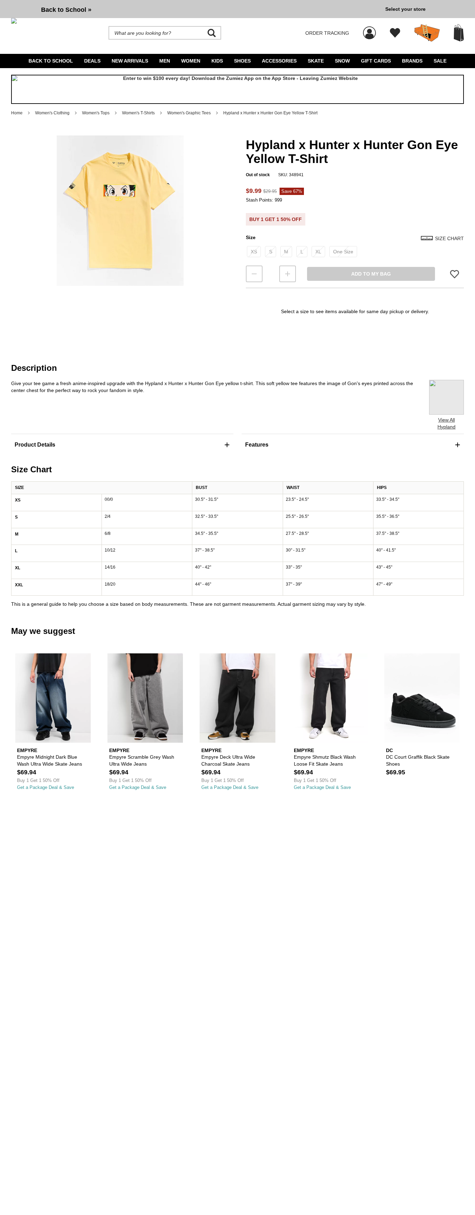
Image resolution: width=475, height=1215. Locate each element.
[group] (195, 9)
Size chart (449, 238)
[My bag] (459, 33)
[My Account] (369, 29)
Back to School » (66, 9)
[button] (120, 210)
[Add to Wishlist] (454, 274)
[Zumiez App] (237, 89)
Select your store (405, 9)
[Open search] (212, 33)
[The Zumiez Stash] (427, 33)
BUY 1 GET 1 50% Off (275, 219)
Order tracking (327, 33)
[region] (120, 222)
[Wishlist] (395, 33)
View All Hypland (446, 423)
